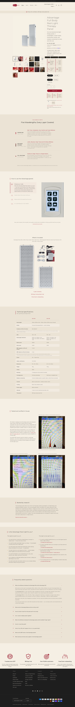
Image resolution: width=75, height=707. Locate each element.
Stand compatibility (29, 677)
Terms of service (53, 675)
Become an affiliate (29, 685)
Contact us (40, 673)
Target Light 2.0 (17, 433)
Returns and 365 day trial (43, 677)
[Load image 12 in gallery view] (42, 64)
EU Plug (56, 79)
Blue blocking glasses (17, 683)
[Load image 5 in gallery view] (37, 58)
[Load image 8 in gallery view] (20, 64)
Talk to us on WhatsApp (42, 679)
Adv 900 (50, 75)
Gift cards (15, 687)
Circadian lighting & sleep (18, 681)
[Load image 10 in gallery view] (31, 64)
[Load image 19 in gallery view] (15, 75)
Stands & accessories (17, 685)
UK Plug (50, 79)
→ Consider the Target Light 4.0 (46, 557)
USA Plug (50, 82)
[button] (23, 5)
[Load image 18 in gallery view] (42, 69)
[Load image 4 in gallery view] (31, 58)
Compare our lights (29, 675)
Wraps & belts (15, 679)
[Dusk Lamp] (48, 102)
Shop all (14, 673)
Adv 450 (56, 75)
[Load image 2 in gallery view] (20, 58)
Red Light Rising (18, 704)
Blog (26, 681)
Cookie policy (53, 679)
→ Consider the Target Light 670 (46, 552)
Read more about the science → (22, 517)
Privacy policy (53, 673)
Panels (14, 675)
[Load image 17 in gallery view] (37, 69)
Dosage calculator (28, 679)
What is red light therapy (30, 673)
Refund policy (53, 677)
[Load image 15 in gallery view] (26, 69)
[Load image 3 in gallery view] (26, 58)
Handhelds (15, 677)
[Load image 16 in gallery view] (31, 69)
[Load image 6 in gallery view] (42, 58)
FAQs (26, 683)
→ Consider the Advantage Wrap (46, 547)
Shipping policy (41, 675)
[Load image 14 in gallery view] (20, 69)
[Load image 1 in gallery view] (15, 58)
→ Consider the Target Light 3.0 (46, 542)
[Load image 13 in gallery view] (15, 69)
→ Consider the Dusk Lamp (45, 561)
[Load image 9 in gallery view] (26, 64)
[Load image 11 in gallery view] (37, 64)
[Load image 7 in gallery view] (15, 64)
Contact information (50, 704)
